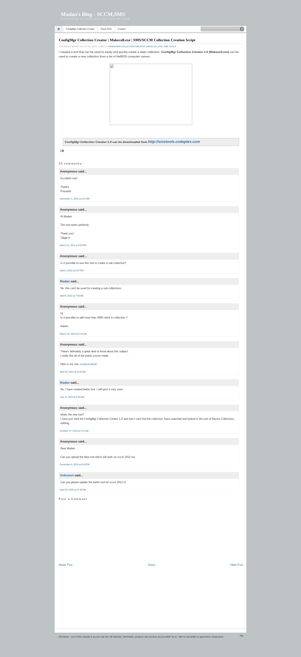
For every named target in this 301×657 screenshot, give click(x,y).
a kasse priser (88, 364)
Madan (65, 281)
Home (59, 29)
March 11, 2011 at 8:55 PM (73, 245)
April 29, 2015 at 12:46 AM (73, 489)
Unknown (67, 475)
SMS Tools (170, 46)
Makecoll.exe (154, 46)
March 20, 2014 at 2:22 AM (73, 334)
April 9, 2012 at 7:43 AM (71, 295)
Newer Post (65, 564)
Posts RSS (106, 29)
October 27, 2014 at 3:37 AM (74, 431)
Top (241, 635)
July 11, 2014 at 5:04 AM (72, 397)
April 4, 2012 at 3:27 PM (71, 270)
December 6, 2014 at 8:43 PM (74, 464)
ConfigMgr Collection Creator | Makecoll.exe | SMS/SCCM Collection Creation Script (127, 40)
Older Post (236, 564)
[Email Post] (61, 150)
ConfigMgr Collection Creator (80, 29)
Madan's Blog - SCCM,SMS (93, 14)
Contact (122, 29)
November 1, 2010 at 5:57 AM (74, 198)
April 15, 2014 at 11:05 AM (73, 372)
